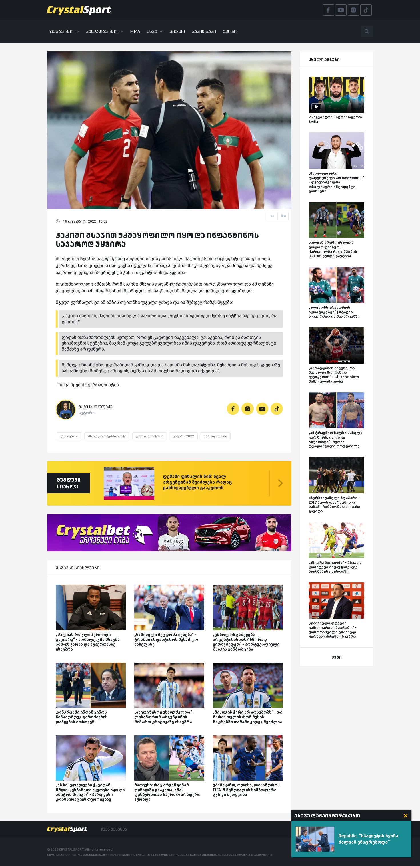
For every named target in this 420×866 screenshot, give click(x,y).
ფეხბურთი (61, 31)
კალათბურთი (101, 31)
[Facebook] (233, 409)
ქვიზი (230, 31)
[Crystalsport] (79, 10)
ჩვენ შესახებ (114, 829)
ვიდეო (177, 31)
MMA (135, 31)
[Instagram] (247, 409)
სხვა (152, 31)
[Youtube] (262, 409)
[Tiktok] (277, 409)
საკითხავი (204, 31)
